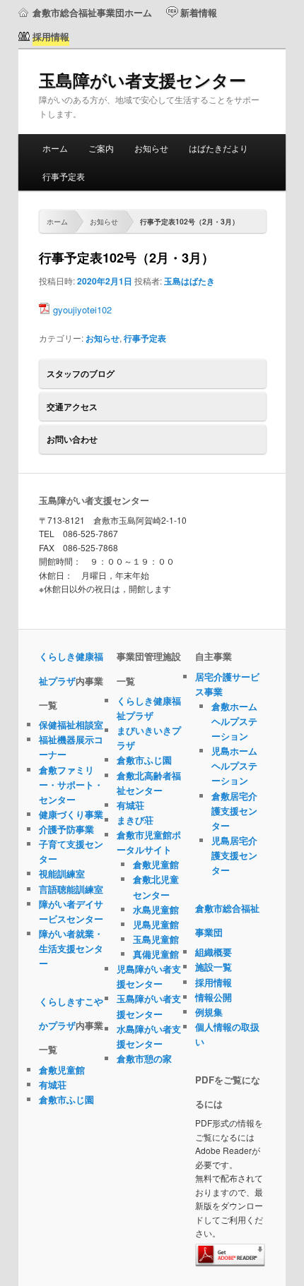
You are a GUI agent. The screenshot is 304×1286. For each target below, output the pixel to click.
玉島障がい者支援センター (142, 80)
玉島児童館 (156, 939)
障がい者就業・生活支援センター (71, 948)
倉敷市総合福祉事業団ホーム (92, 12)
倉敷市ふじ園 (66, 1099)
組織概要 (213, 952)
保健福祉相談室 (71, 724)
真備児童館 (156, 954)
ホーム (55, 148)
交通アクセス (72, 406)
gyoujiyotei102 (82, 309)
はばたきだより (218, 148)
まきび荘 (135, 820)
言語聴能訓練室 (71, 889)
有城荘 (52, 1084)
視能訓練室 (62, 873)
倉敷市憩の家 (144, 1058)
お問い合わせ (72, 439)
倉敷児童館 (62, 1069)
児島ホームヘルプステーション (234, 765)
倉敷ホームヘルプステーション (234, 721)
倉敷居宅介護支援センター (234, 810)
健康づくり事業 (71, 814)
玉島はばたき (189, 281)
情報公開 (213, 997)
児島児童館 (156, 924)
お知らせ (151, 148)
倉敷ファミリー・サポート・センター (71, 784)
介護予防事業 (66, 829)
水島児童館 (156, 909)
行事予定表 (63, 176)
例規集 (209, 1011)
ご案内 (101, 148)
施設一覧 (213, 966)
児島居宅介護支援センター (234, 855)
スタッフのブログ (81, 373)
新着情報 (198, 12)
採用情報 (213, 982)
